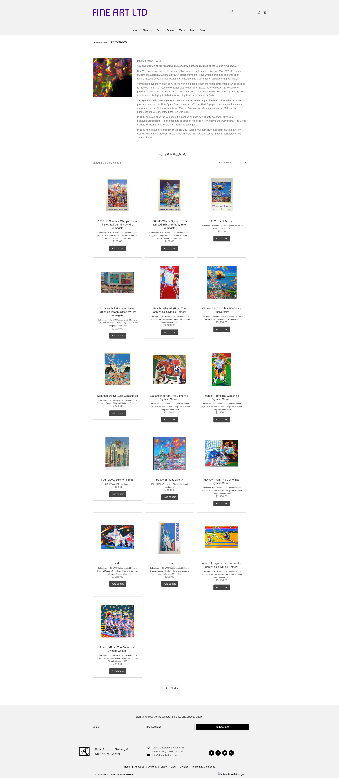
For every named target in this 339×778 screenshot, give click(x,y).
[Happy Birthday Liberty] (169, 453)
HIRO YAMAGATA (115, 232)
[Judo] (117, 537)
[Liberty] (169, 537)
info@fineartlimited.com (164, 755)
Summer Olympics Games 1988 (117, 238)
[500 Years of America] (222, 194)
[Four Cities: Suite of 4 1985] (117, 453)
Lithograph (152, 235)
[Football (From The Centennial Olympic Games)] (222, 369)
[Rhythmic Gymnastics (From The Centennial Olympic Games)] (222, 537)
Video (164, 767)
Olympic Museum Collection (109, 235)
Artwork (152, 767)
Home (96, 42)
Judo (117, 563)
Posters (125, 235)
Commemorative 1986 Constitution (117, 395)
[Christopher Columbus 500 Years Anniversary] (222, 282)
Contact (184, 767)
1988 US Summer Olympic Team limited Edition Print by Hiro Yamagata (117, 224)
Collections (102, 232)
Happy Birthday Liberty (169, 479)
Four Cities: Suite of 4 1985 (117, 479)
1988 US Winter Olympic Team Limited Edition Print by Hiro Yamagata (169, 224)
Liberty (169, 563)
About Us (139, 767)
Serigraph (133, 235)
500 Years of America (221, 221)
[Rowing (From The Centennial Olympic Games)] (117, 621)
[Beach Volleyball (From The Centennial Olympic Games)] (169, 282)
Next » (174, 688)
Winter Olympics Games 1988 (169, 238)
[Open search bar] (232, 11)
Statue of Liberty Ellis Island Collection (122, 403)
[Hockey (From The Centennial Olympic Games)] (222, 453)
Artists (104, 42)
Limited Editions (130, 232)
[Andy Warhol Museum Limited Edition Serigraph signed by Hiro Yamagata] (117, 282)
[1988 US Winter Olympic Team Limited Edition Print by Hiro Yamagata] (169, 194)
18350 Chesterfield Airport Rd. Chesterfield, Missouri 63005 (168, 749)
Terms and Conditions (203, 767)
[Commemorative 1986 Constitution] (117, 369)
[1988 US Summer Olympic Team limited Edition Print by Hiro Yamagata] (117, 194)
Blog (173, 767)
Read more (118, 671)
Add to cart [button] (118, 248)
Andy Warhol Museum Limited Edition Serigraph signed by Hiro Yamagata (117, 312)
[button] (259, 12)
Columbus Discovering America (224, 226)
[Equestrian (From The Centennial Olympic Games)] (169, 369)
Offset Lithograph (157, 571)
